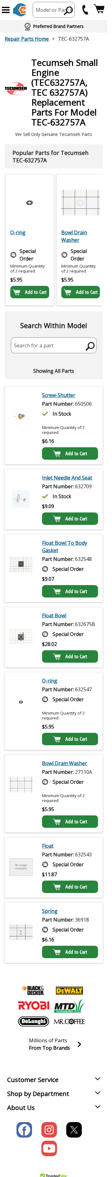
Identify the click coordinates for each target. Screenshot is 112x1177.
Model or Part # (54, 10)
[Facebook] (24, 1130)
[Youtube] (49, 1148)
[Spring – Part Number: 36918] (21, 932)
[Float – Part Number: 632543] (21, 867)
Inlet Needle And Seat (67, 477)
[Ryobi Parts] (33, 1006)
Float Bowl (54, 615)
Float (48, 845)
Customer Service (32, 1080)
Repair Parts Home (27, 38)
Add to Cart (36, 292)
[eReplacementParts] (19, 9)
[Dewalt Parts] (69, 990)
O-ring (18, 232)
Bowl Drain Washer (74, 236)
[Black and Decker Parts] (33, 990)
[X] (74, 1130)
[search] (68, 10)
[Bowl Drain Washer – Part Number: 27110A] (80, 202)
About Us (21, 1107)
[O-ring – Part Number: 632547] (29, 202)
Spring (50, 911)
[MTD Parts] (69, 1006)
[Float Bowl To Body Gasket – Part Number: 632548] (21, 568)
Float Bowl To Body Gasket (64, 546)
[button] (6, 10)
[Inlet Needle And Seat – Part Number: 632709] (21, 499)
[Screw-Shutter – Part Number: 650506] (21, 425)
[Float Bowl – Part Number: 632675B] (21, 637)
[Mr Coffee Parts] (69, 1021)
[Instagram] (49, 1130)
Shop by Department (38, 1093)
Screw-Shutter (58, 395)
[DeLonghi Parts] (33, 1021)
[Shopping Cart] (99, 9)
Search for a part (34, 345)
